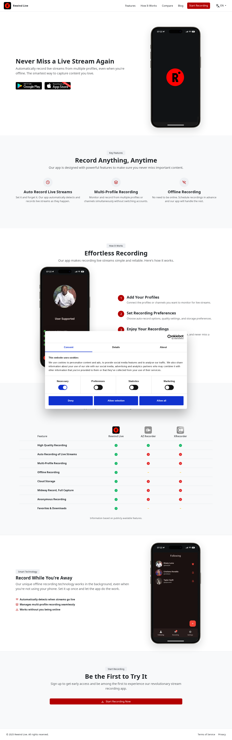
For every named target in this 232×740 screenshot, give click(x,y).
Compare (167, 5)
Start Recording (198, 5)
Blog (180, 5)
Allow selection (116, 400)
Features (130, 5)
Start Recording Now (117, 701)
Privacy (222, 734)
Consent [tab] (68, 347)
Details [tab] (116, 347)
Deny (71, 400)
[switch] (98, 387)
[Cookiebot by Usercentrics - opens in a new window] (170, 337)
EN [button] (222, 5)
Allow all (161, 400)
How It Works (149, 5)
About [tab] (163, 347)
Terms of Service (206, 734)
